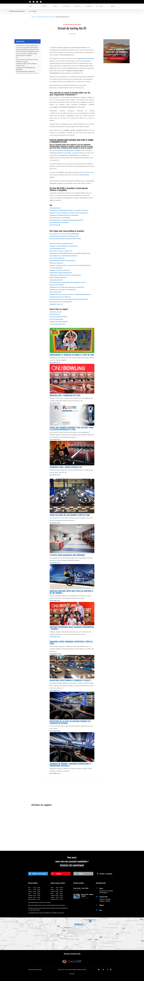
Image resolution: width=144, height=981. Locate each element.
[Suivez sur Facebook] (37, 2)
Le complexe (88, 6)
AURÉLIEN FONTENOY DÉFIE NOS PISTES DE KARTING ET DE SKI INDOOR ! (71, 591)
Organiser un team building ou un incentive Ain (64, 246)
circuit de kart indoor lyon (57, 324)
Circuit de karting (55, 225)
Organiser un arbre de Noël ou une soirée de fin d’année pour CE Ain (70, 265)
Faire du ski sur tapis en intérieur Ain (61, 251)
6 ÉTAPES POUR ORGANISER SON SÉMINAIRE (67, 555)
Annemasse (68, 238)
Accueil (30, 6)
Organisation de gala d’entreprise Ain (61, 272)
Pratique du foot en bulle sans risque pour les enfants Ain (67, 287)
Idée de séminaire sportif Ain (58, 277)
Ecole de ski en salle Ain (57, 284)
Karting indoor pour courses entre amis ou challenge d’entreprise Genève (56, 813)
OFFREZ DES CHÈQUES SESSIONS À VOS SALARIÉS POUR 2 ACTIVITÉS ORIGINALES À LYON (71, 428)
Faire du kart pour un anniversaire (60, 217)
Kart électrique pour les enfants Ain (60, 297)
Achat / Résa (98, 6)
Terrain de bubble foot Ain (57, 248)
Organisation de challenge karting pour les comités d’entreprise (69, 210)
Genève (62, 238)
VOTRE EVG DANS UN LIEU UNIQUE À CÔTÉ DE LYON (70, 515)
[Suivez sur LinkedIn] (33, 2)
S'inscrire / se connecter (106, 874)
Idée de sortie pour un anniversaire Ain (61, 243)
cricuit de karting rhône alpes (58, 316)
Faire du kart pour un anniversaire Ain (61, 301)
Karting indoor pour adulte (73, 24)
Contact (112, 6)
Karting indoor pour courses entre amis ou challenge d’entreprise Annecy (56, 837)
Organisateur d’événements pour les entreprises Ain (65, 275)
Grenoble (53, 236)
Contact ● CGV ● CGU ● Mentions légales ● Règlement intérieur (72, 969)
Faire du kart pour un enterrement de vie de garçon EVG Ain (67, 282)
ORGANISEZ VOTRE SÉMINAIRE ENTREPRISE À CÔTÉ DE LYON (71, 642)
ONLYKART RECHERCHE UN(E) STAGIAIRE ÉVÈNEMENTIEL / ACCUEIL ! (72, 628)
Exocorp (73, 973)
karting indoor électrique (79, 47)
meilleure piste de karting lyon (59, 321)
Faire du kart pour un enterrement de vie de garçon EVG (66, 220)
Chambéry (57, 238)
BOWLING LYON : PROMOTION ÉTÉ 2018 (65, 395)
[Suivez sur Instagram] (41, 2)
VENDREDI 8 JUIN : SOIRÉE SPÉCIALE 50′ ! (66, 467)
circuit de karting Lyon (56, 319)
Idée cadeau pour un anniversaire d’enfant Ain (63, 255)
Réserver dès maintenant (116, 58)
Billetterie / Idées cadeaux (39, 874)
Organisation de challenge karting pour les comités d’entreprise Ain (70, 253)
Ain (64, 24)
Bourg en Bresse (61, 236)
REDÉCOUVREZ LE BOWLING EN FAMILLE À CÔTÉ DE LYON (72, 354)
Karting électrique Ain (56, 280)
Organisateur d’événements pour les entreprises (64, 215)
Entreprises (77, 6)
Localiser (58, 874)
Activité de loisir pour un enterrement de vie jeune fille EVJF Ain (69, 299)
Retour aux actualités (17, 11)
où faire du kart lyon (56, 312)
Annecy (78, 238)
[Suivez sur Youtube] (30, 2)
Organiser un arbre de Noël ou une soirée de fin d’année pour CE (69, 213)
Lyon (67, 236)
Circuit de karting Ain (56, 268)
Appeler (81, 874)
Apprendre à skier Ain (56, 304)
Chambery (39, 827)
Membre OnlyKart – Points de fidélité (80, 888)
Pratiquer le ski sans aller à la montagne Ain (63, 289)
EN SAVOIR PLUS (55, 362)
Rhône (74, 238)
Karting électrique (55, 208)
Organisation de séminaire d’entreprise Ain (62, 260)
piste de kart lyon (55, 314)
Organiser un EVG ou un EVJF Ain (60, 270)
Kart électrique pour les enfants (59, 222)
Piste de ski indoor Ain (56, 263)
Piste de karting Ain (55, 292)
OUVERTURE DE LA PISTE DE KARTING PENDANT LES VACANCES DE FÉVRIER (70, 722)
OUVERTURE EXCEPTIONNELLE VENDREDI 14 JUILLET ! (71, 680)
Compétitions (65, 6)
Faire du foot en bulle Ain (57, 258)
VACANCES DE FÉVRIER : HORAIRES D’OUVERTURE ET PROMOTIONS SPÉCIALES (70, 764)
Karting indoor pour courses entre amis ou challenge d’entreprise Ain (70, 294)
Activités (44, 6)
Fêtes (55, 6)
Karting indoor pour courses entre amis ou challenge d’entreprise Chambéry (57, 825)
